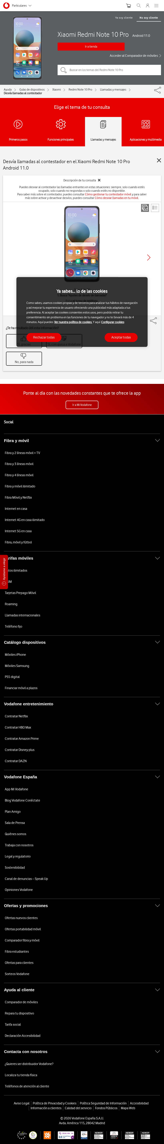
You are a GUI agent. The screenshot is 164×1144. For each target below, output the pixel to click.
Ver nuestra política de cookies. (73, 322)
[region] (82, 312)
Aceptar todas (121, 337)
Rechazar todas (44, 337)
